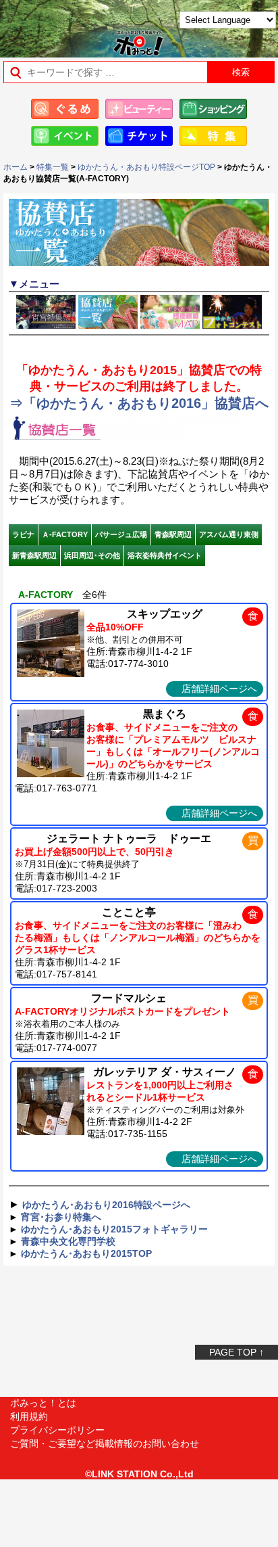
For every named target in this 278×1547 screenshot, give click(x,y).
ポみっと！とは (43, 1403)
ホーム (15, 167)
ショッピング (213, 109)
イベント (65, 136)
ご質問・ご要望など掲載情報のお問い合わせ (104, 1443)
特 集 (213, 136)
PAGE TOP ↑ (236, 1352)
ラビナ (23, 534)
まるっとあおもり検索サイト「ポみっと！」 (44, 24)
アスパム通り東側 (228, 534)
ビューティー (139, 109)
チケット (139, 136)
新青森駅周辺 (34, 555)
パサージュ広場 (121, 534)
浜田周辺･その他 (92, 555)
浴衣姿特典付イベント (165, 555)
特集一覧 (52, 167)
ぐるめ (65, 109)
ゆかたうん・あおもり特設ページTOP (146, 167)
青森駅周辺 (173, 534)
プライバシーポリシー (57, 1430)
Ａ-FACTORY (65, 534)
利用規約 (29, 1416)
